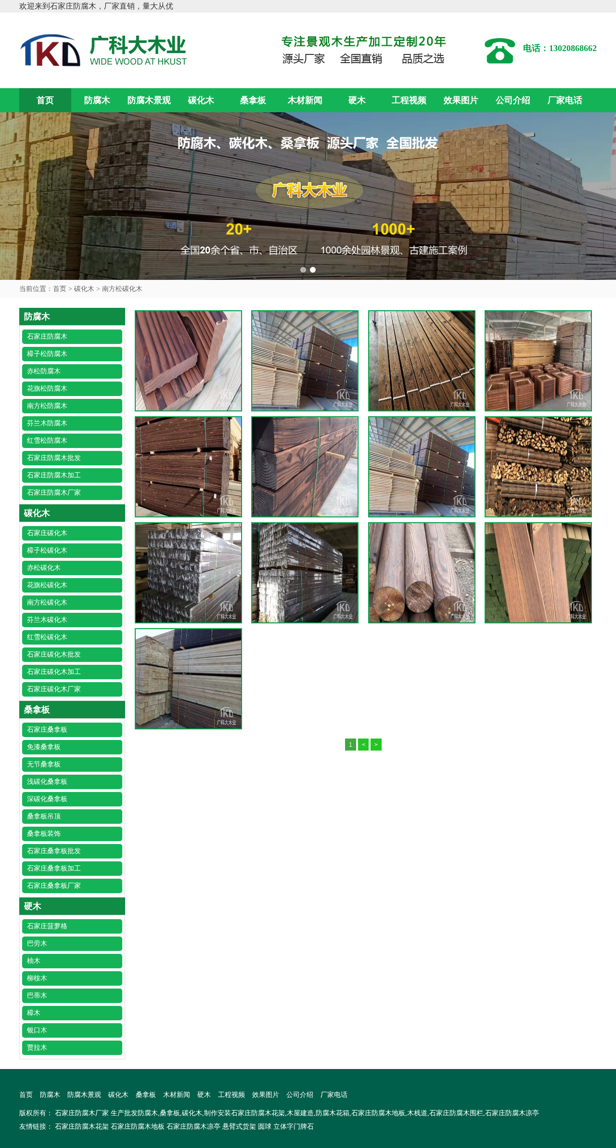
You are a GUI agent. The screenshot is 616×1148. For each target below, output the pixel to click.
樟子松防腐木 (47, 353)
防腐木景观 (149, 100)
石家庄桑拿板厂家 (54, 885)
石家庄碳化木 (47, 533)
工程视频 (409, 100)
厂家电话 (565, 100)
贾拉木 (37, 1047)
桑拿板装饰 (44, 833)
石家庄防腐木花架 (82, 1126)
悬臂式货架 (239, 1126)
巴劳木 (37, 943)
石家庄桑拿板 (47, 729)
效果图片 (461, 100)
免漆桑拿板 (44, 747)
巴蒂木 (37, 995)
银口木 (37, 1030)
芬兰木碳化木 (47, 619)
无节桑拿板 (44, 764)
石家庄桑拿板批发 (54, 851)
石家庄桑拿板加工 (54, 868)
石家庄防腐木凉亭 (193, 1126)
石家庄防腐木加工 (54, 475)
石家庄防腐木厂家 (54, 492)
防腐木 (97, 100)
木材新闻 (305, 100)
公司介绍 (513, 100)
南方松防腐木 (47, 405)
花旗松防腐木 (47, 388)
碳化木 (201, 100)
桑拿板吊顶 (44, 816)
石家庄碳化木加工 (54, 671)
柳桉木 (37, 978)
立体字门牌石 (293, 1126)
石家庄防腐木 (47, 336)
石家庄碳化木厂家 (54, 689)
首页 (45, 100)
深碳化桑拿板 (47, 799)
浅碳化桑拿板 (47, 781)
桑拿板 (253, 100)
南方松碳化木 (122, 288)
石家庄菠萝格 (47, 926)
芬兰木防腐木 (47, 423)
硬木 (357, 100)
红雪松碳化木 (47, 637)
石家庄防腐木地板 (138, 1126)
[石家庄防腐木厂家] (105, 49)
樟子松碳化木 (47, 550)
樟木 (33, 1012)
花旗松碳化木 (47, 585)
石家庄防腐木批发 (54, 458)
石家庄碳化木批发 (54, 654)
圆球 (264, 1126)
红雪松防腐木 (47, 440)
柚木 (33, 960)
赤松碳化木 (44, 567)
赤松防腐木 (44, 371)
